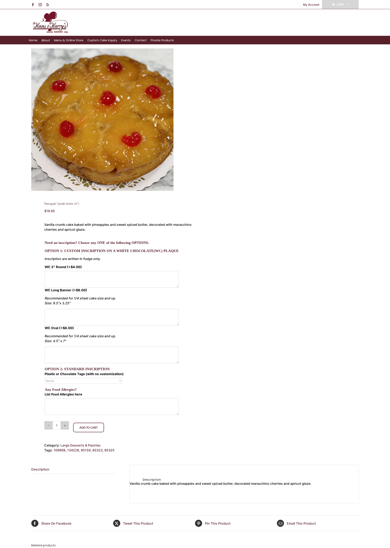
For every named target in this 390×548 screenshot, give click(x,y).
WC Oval (59, 328)
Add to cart (88, 427)
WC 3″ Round (63, 267)
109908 (59, 450)
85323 (97, 450)
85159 (86, 450)
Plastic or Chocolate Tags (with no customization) (84, 374)
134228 (73, 450)
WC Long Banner (66, 290)
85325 (109, 450)
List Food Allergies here (63, 394)
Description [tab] (40, 469)
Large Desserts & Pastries (81, 445)
